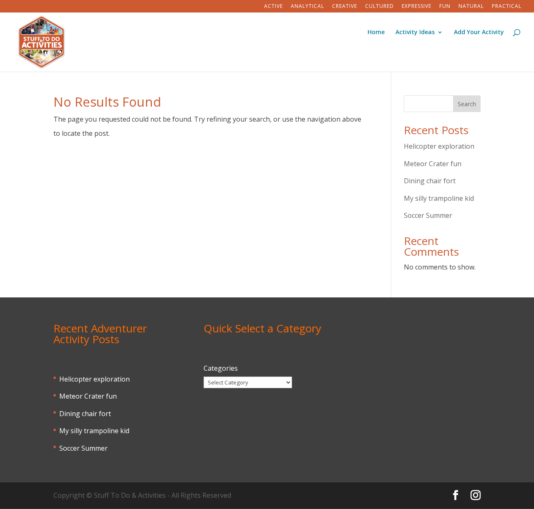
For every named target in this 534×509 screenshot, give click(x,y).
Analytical (307, 7)
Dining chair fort (430, 180)
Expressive (416, 7)
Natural (471, 7)
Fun (445, 7)
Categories (221, 368)
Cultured (379, 7)
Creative (344, 7)
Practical (506, 7)
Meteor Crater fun (432, 163)
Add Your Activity (479, 32)
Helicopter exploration (439, 146)
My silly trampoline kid (439, 198)
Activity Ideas (415, 32)
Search (467, 104)
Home (376, 32)
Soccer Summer (428, 215)
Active (273, 7)
